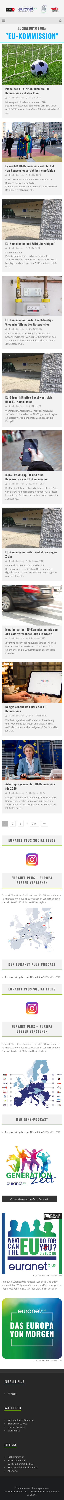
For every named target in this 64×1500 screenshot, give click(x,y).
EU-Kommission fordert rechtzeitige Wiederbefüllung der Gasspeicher (29, 322)
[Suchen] (61, 20)
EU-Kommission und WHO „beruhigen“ (30, 243)
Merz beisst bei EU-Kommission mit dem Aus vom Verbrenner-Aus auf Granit (31, 631)
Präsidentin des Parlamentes (23, 1467)
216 (34, 823)
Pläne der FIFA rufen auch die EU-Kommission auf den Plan (27, 91)
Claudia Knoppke (16, 97)
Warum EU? (14, 1430)
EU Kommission (16, 1456)
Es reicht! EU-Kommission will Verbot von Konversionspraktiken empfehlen (30, 168)
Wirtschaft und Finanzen (21, 1420)
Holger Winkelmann (41, 1275)
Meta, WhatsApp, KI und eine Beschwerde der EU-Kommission (26, 477)
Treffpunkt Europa (17, 1423)
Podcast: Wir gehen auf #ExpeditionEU (25, 977)
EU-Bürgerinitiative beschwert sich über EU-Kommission (28, 399)
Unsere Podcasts (16, 1427)
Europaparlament (17, 1460)
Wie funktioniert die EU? (20, 1463)
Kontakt (12, 1393)
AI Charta (13, 1470)
